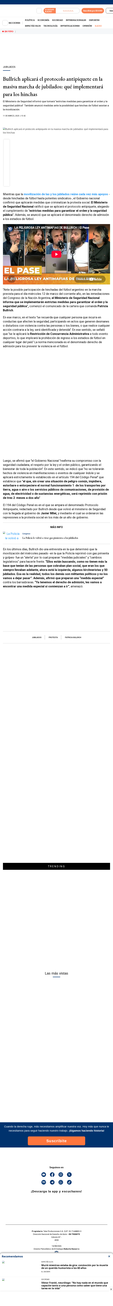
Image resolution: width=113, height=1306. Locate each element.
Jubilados (36, 637)
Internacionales (76, 20)
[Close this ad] (111, 1289)
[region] (56, 55)
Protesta (53, 637)
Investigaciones (70, 25)
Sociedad (57, 20)
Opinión (87, 25)
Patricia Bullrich (73, 637)
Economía (43, 20)
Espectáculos (33, 25)
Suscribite (56, 1141)
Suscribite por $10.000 (92, 10)
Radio (98, 25)
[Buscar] (39, 10)
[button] (6, 143)
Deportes (94, 20)
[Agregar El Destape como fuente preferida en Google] (56, 121)
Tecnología (51, 25)
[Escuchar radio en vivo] (68, 10)
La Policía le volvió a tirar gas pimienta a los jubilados (50, 537)
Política (30, 20)
